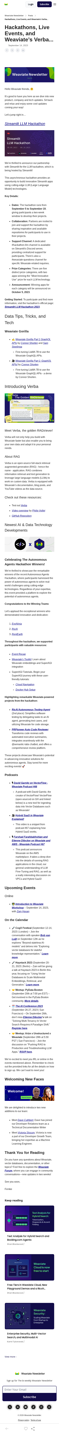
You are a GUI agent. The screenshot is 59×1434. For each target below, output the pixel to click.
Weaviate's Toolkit (21, 659)
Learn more (32, 984)
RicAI (15, 629)
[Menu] (55, 4)
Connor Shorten (29, 343)
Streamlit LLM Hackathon (25, 124)
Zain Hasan (23, 911)
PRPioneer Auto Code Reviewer (30, 729)
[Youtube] (25, 1407)
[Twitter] (10, 1407)
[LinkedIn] (17, 1407)
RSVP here (26, 1052)
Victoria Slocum (26, 1132)
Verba (24, 505)
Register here (19, 1028)
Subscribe (44, 4)
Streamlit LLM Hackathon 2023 (22, 307)
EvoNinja (17, 623)
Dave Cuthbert (25, 1120)
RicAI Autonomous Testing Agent (31, 709)
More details (31, 1001)
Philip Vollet (38, 510)
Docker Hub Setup (25, 689)
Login (30, 4)
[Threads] (49, 1407)
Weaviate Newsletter (14, 15)
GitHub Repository (22, 516)
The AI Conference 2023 (29, 1006)
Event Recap (19, 654)
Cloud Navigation (25, 684)
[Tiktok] (33, 1407)
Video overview (20, 510)
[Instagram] (41, 1407)
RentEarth (17, 634)
